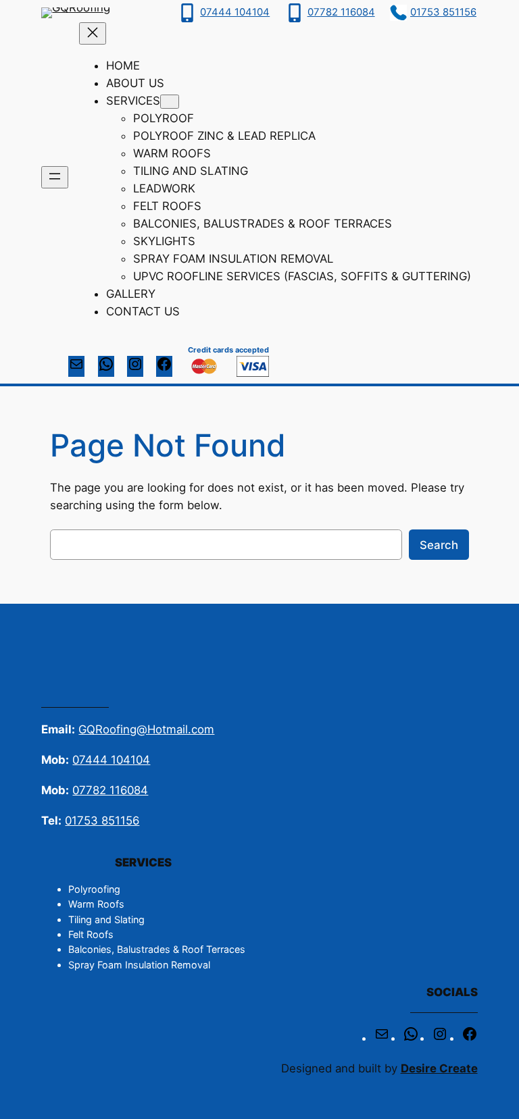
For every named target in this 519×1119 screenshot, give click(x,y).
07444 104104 (235, 12)
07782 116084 (341, 12)
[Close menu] (92, 33)
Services (133, 100)
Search (439, 545)
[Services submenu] (169, 102)
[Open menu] (54, 177)
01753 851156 (443, 12)
